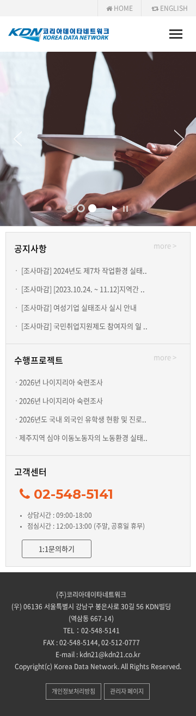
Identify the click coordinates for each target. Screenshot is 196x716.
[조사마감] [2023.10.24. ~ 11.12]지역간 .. (83, 289)
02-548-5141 (73, 494)
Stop (125, 209)
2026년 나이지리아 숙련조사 (61, 382)
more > (165, 245)
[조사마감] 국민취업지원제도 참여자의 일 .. (84, 326)
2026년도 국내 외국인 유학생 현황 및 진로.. (82, 419)
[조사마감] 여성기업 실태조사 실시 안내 (79, 307)
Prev (11, 139)
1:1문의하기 (57, 548)
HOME (122, 8)
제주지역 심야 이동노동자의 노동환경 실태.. (83, 437)
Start (114, 209)
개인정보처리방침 (73, 691)
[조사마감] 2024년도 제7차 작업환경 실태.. (84, 270)
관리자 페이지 (127, 691)
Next (185, 139)
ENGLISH (173, 8)
